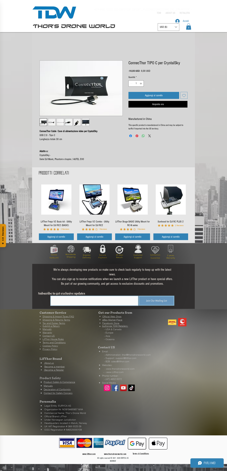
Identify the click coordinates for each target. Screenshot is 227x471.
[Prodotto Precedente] (34, 197)
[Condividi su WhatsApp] (143, 136)
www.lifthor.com (89, 453)
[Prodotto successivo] (193, 197)
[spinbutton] (136, 83)
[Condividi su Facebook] (131, 136)
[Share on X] (150, 136)
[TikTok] (131, 387)
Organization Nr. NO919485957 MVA (63, 409)
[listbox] (168, 27)
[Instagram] (107, 387)
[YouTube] (123, 387)
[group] (113, 211)
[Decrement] (131, 83)
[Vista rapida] (56, 199)
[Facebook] (115, 387)
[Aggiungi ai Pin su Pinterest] (137, 136)
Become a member (54, 366)
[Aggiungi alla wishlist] (183, 95)
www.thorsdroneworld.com (120, 368)
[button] (188, 26)
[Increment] (141, 83)
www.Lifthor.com (115, 371)
